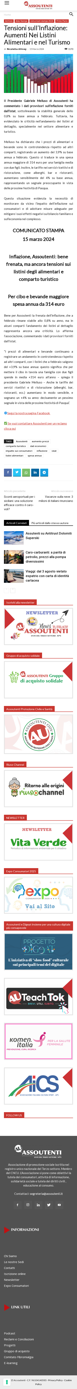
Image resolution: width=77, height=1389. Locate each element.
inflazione (42, 450)
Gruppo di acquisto (17, 1351)
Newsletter (12, 1280)
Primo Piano (62, 21)
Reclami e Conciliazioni (19, 1339)
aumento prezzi (40, 441)
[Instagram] (28, 1205)
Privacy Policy (55, 1380)
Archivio (8, 21)
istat (54, 450)
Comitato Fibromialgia (18, 1357)
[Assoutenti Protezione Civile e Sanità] (38, 753)
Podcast (9, 1333)
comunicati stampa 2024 (42, 21)
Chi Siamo (10, 1256)
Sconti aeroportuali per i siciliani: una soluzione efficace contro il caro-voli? (19, 503)
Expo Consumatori (16, 1286)
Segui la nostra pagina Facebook (28, 413)
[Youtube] (59, 1205)
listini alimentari (14, 455)
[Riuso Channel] (38, 806)
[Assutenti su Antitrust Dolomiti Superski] (14, 538)
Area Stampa (21, 21)
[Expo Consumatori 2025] (38, 913)
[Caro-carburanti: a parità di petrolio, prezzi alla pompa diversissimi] (14, 557)
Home (7, 14)
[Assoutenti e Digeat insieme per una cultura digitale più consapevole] (38, 969)
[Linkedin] (38, 1205)
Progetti (9, 1345)
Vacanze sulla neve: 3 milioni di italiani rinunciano (56, 499)
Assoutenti (21, 441)
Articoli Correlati (16, 523)
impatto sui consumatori (19, 450)
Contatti (9, 1268)
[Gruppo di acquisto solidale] (38, 697)
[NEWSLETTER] (38, 859)
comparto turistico (16, 446)
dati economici (38, 446)
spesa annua (35, 455)
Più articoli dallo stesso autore (50, 523)
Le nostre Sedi (14, 1262)
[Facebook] (18, 1205)
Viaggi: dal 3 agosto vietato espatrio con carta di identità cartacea (47, 575)
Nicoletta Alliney (16, 48)
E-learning (11, 1363)
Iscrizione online (15, 1274)
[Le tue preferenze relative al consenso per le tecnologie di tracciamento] (7, 1382)
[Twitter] (49, 1205)
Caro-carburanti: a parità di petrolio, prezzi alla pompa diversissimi (46, 556)
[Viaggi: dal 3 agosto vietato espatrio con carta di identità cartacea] (14, 576)
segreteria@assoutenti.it (46, 1193)
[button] (71, 17)
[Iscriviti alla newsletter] (38, 644)
